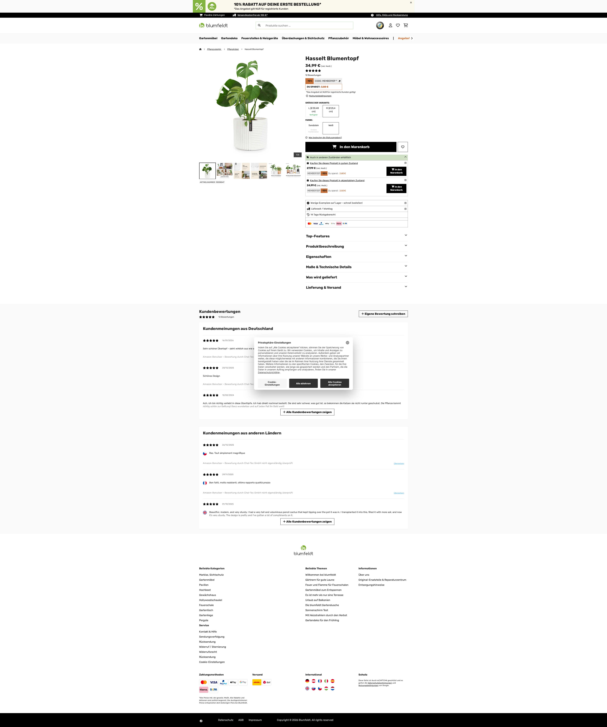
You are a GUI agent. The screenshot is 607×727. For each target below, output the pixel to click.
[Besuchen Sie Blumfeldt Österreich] (314, 681)
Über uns (364, 574)
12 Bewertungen (313, 75)
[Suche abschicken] (259, 25)
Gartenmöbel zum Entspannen (323, 589)
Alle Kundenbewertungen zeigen (309, 412)
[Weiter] (411, 38)
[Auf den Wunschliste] (403, 147)
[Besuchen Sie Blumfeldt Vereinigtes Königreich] (307, 688)
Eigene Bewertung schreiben (384, 313)
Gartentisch (206, 610)
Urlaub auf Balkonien (317, 600)
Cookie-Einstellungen (212, 661)
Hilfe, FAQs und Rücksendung (392, 15)
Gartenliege (206, 615)
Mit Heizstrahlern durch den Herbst (326, 615)
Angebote (405, 38)
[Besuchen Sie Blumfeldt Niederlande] (332, 688)
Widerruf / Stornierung (212, 646)
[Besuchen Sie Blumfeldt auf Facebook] (201, 721)
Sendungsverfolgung (211, 636)
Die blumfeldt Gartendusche (322, 605)
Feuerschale (206, 605)
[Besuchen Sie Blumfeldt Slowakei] (314, 688)
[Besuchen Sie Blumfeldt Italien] (326, 681)
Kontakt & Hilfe (208, 631)
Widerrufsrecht (208, 651)
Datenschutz (225, 719)
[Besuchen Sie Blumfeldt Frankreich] (320, 681)
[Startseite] (203, 49)
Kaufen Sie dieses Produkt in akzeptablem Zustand (337, 180)
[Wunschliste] (398, 25)
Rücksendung (207, 641)
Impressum (255, 719)
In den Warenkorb (354, 147)
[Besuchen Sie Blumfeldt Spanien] (332, 681)
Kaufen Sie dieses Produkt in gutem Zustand (334, 163)
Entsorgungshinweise (371, 584)
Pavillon (203, 584)
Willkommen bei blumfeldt (320, 574)
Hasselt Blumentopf (254, 49)
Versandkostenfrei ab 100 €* (252, 15)
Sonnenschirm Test (316, 610)
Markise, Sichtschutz (211, 574)
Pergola (203, 620)
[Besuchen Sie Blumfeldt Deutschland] (307, 681)
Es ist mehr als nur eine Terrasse (324, 594)
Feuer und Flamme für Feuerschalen (326, 584)
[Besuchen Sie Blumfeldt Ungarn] (326, 688)
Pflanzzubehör (214, 49)
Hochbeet (205, 589)
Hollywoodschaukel (210, 600)
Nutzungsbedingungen (368, 685)
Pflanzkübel (233, 49)
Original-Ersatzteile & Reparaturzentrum (382, 579)
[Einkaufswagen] (406, 25)
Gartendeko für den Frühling (322, 620)
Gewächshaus (207, 594)
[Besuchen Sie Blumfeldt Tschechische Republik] (320, 688)
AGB (241, 719)
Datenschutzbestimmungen (380, 683)
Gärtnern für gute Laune (319, 579)
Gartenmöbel (207, 579)
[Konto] (390, 25)
